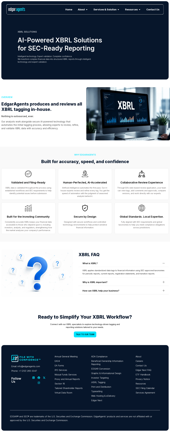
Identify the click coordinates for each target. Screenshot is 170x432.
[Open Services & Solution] (118, 9)
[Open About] (87, 9)
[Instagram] (38, 382)
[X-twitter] (44, 377)
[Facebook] (38, 377)
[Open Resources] (139, 9)
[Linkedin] (33, 377)
